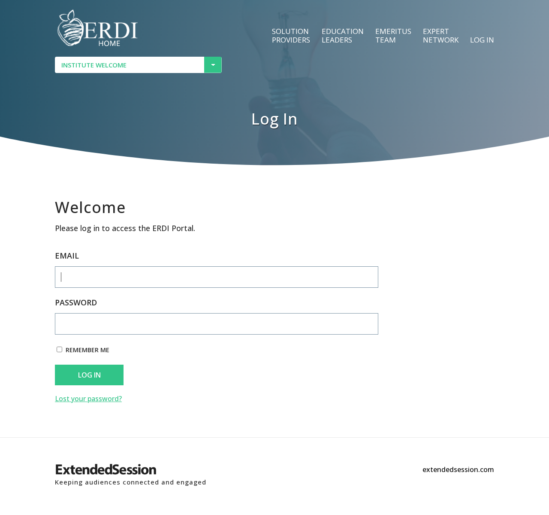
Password (76, 302)
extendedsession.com (458, 469)
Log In (89, 375)
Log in (482, 40)
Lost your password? (88, 398)
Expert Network (441, 36)
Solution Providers (291, 36)
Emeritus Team (393, 36)
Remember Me (87, 350)
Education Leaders (343, 36)
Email (67, 255)
